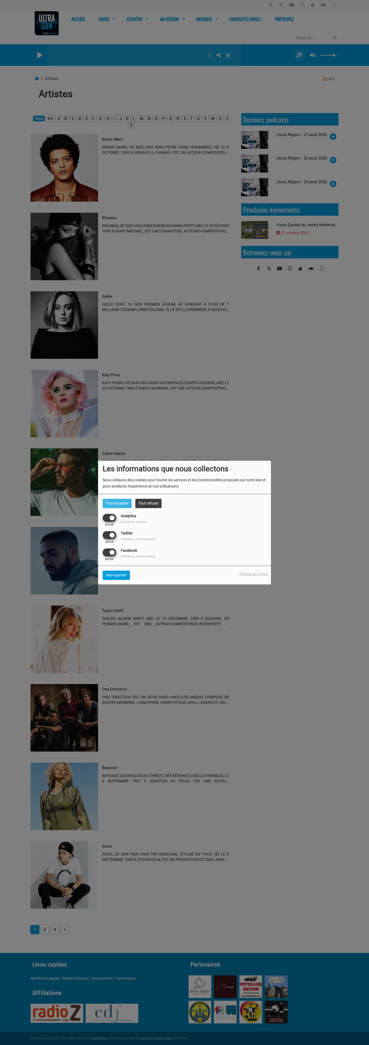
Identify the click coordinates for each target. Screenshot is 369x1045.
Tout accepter (117, 503)
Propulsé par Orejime (253, 574)
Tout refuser (148, 503)
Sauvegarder (116, 575)
